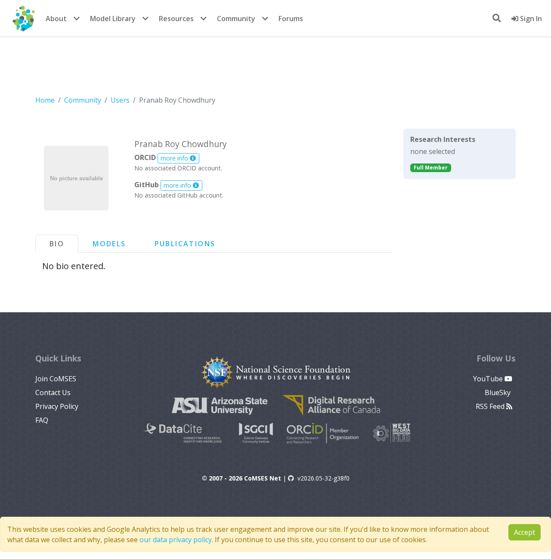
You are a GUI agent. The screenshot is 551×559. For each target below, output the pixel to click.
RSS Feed (491, 406)
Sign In (530, 18)
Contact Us (53, 392)
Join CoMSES (55, 378)
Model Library (113, 18)
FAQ (41, 420)
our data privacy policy (175, 539)
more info (175, 158)
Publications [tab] (185, 243)
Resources (176, 18)
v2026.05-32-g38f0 (323, 478)
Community (236, 18)
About (56, 18)
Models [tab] (109, 243)
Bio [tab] (57, 243)
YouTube (489, 378)
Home (45, 100)
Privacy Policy (56, 406)
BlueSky (498, 392)
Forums (291, 18)
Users (120, 100)
